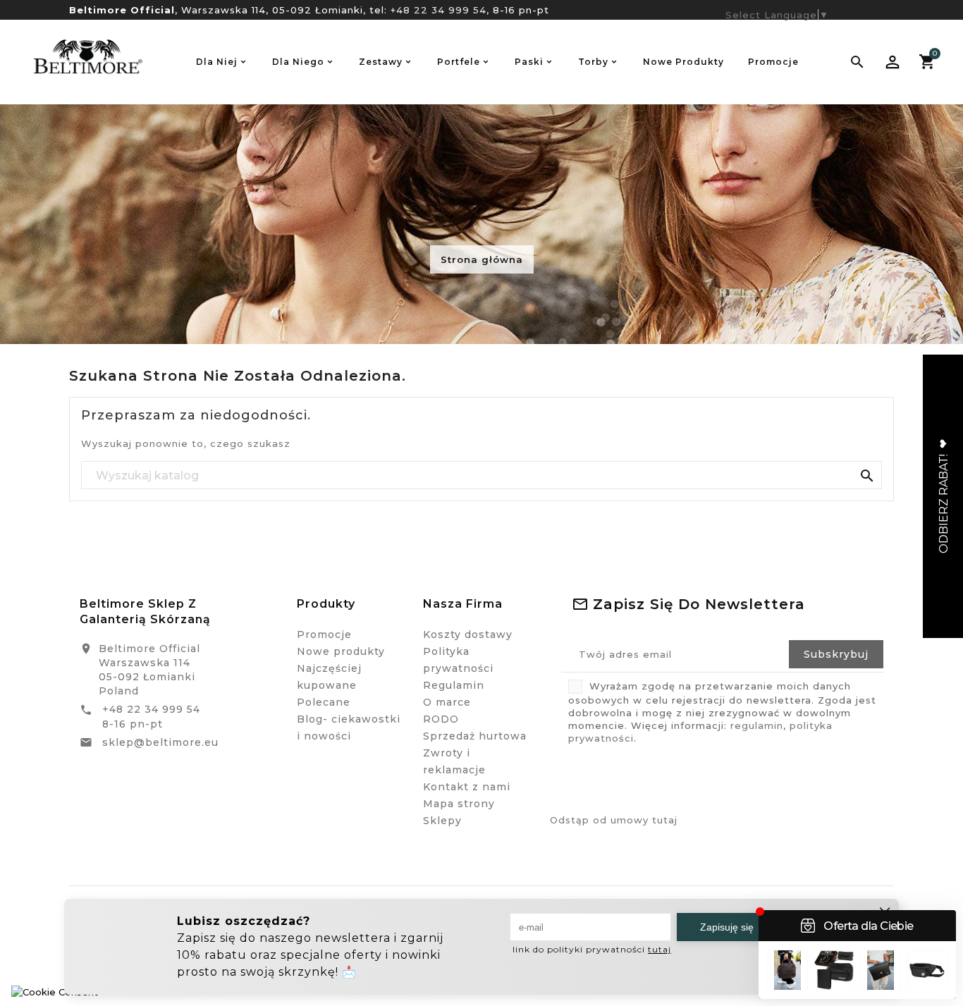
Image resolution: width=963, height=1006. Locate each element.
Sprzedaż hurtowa (475, 736)
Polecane (323, 702)
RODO (441, 719)
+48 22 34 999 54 (438, 10)
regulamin (756, 725)
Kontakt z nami (466, 786)
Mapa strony (459, 803)
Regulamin (453, 685)
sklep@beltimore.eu (160, 742)
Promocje (324, 634)
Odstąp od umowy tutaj (613, 820)
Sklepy (442, 820)
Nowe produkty (341, 651)
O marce (447, 702)
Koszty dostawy (468, 634)
